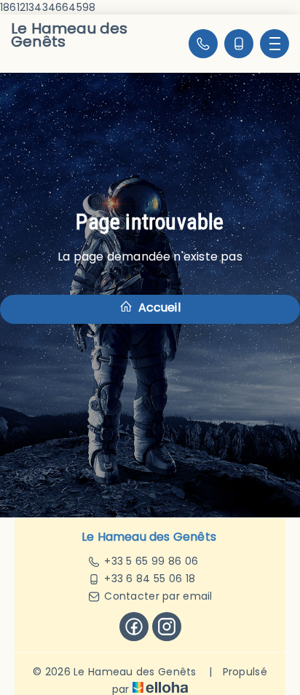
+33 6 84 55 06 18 (149, 578)
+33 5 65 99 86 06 (151, 561)
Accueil (158, 307)
